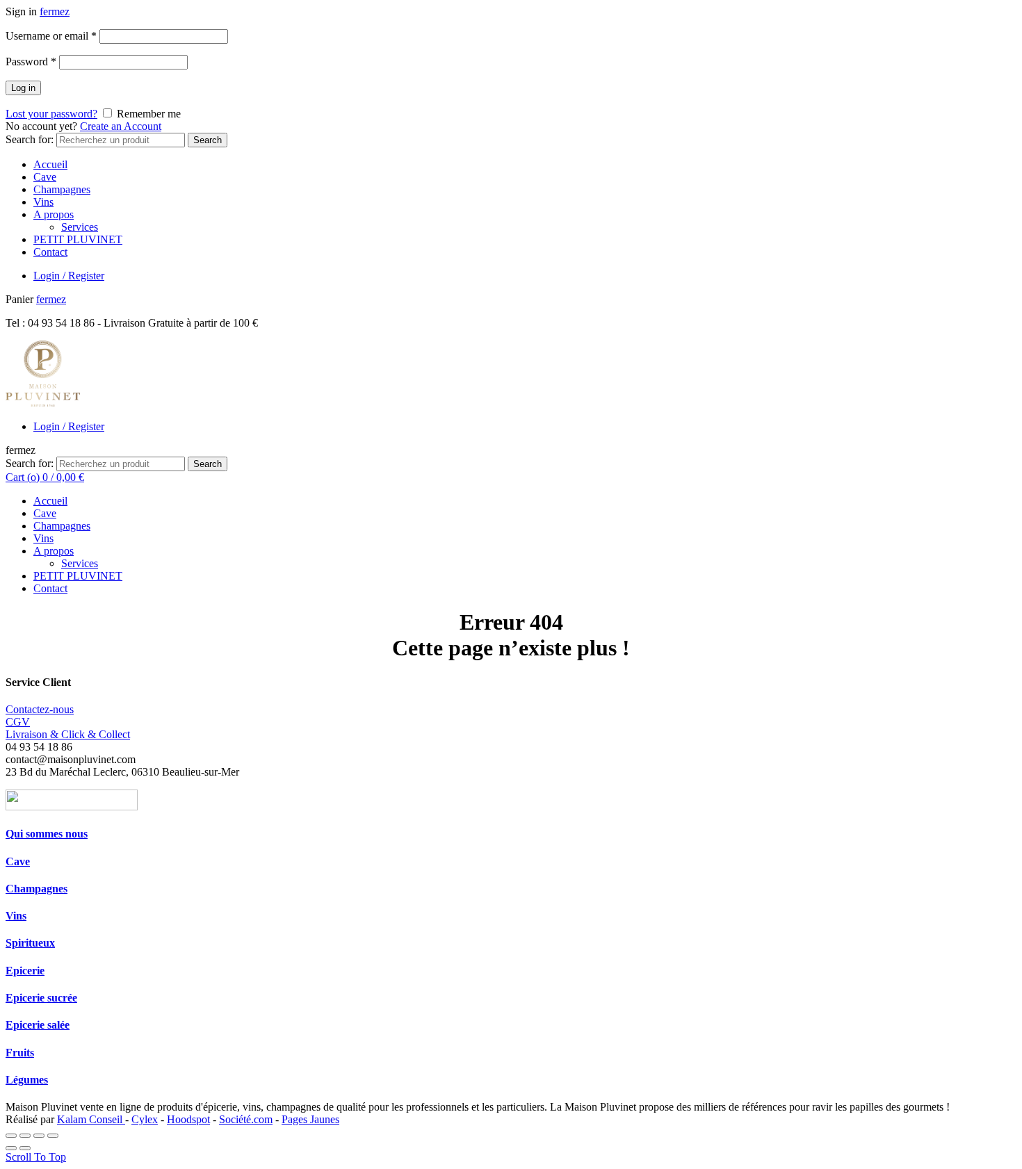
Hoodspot (188, 1119)
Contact (50, 252)
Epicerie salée (38, 1025)
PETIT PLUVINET (77, 239)
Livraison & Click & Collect (68, 734)
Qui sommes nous (47, 834)
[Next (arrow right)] (25, 1148)
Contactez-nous (40, 709)
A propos (53, 214)
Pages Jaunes (310, 1119)
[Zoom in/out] (52, 1136)
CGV (18, 722)
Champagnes (61, 189)
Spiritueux (30, 943)
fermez (55, 11)
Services (79, 227)
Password (31, 61)
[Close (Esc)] (11, 1136)
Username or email (51, 36)
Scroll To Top (36, 1157)
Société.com (246, 1119)
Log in (23, 88)
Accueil (50, 164)
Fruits (20, 1052)
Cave (44, 177)
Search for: (30, 139)
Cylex (144, 1119)
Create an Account (120, 126)
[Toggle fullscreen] (38, 1136)
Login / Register (68, 275)
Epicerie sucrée (41, 998)
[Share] (25, 1136)
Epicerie (25, 970)
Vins (43, 202)
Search (207, 140)
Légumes (27, 1080)
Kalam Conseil (91, 1119)
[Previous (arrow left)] (11, 1148)
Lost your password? (51, 114)
